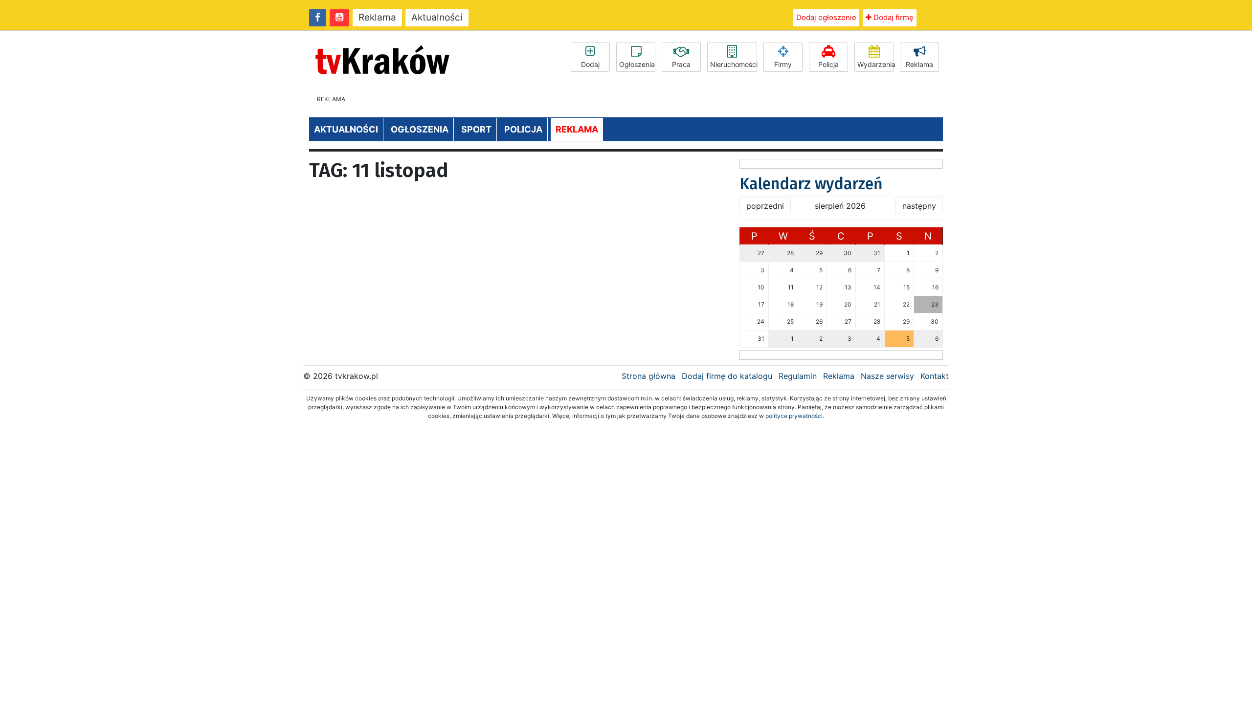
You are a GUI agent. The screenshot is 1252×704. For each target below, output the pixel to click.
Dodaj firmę (893, 17)
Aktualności (437, 17)
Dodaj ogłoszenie (826, 17)
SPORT (476, 129)
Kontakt (934, 376)
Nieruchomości (733, 64)
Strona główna (648, 376)
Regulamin (798, 376)
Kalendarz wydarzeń (811, 184)
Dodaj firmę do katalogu (727, 376)
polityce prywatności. (794, 415)
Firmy (783, 64)
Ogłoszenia (637, 64)
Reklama (377, 17)
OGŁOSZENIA (419, 129)
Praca (681, 64)
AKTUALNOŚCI (346, 129)
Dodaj (590, 64)
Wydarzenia (875, 64)
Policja (828, 64)
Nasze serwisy (887, 376)
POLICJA (523, 129)
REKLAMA (577, 129)
